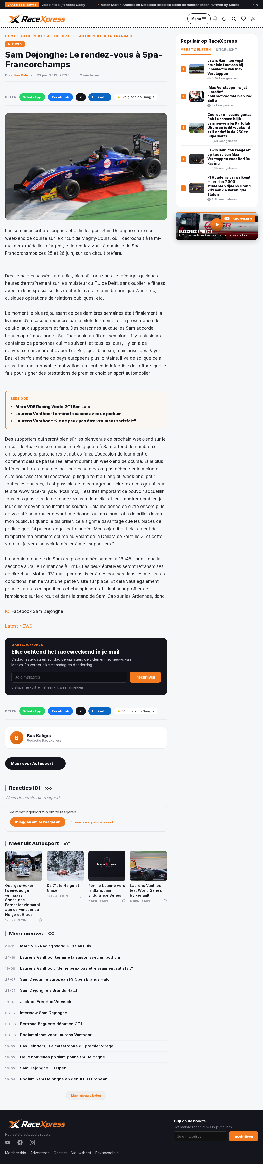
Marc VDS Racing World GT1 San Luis (52, 406)
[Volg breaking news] (215, 18)
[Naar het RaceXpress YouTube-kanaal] (217, 226)
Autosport (31, 36)
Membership (15, 1153)
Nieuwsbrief (81, 1153)
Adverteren (40, 1153)
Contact (60, 1153)
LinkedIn (100, 97)
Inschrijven (145, 677)
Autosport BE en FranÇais (105, 36)
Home (10, 36)
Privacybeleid (107, 1153)
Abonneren (242, 218)
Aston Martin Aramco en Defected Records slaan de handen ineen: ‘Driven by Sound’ (149, 5)
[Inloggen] (253, 18)
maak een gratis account (93, 822)
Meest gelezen (196, 50)
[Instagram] (32, 1142)
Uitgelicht (226, 50)
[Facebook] (20, 1142)
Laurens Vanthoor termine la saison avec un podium (68, 413)
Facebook (60, 97)
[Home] (36, 19)
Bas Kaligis (23, 75)
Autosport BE (61, 36)
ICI (7, 611)
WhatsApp (32, 97)
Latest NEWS (18, 626)
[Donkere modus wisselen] (224, 18)
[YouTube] (7, 1142)
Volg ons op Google (138, 97)
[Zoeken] (233, 18)
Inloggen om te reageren (37, 822)
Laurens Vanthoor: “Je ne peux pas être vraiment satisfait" (75, 421)
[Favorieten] (243, 18)
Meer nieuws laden (86, 1095)
